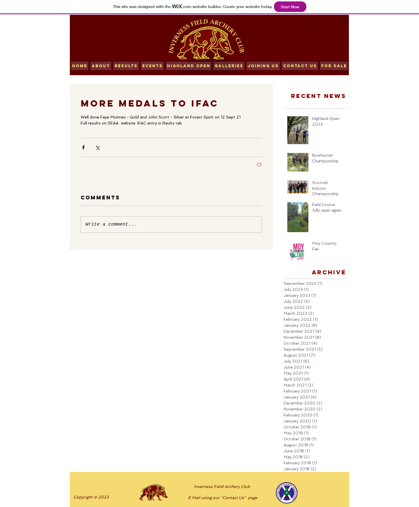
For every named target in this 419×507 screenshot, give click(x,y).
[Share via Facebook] (83, 147)
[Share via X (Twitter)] (97, 147)
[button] (126, 66)
